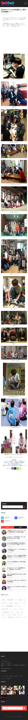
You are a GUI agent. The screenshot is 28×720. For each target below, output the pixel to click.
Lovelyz (17, 612)
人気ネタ (7, 527)
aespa (10, 603)
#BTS (7, 676)
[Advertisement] (14, 40)
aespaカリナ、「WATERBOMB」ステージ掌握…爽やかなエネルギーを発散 (16, 537)
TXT (21, 603)
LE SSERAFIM (5, 612)
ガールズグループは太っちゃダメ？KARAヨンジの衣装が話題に (16, 581)
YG (21, 617)
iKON (25, 617)
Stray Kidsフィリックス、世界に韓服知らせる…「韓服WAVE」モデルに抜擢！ (16, 568)
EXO (15, 606)
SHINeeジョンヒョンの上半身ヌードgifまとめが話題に (16, 587)
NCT (24, 600)
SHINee (14, 614)
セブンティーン (4, 603)
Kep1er (16, 603)
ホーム (3, 676)
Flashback (9, 678)
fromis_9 (12, 612)
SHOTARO (17, 617)
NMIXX (19, 606)
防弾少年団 (10, 600)
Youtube (16, 676)
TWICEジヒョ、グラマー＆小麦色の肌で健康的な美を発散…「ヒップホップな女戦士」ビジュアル (16, 557)
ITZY (11, 609)
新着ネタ (20, 527)
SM (22, 612)
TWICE (3, 600)
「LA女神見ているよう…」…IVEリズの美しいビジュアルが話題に (16, 550)
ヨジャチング (20, 614)
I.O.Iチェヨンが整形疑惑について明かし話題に (16, 561)
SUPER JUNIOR (11, 617)
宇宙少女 (3, 614)
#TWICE (11, 676)
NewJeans (15, 609)
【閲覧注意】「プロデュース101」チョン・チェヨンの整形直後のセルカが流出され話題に (16, 531)
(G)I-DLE (3, 606)
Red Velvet (10, 606)
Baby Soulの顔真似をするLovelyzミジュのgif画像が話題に (16, 574)
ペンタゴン (4, 617)
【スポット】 (21, 609)
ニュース (3, 678)
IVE (16, 600)
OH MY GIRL (9, 614)
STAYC (24, 603)
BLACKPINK (5, 609)
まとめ (21, 676)
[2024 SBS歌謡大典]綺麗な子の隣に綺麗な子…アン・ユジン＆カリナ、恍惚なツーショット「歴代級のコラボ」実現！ (16, 544)
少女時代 (20, 600)
